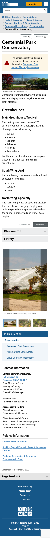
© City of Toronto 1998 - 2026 (25, 522)
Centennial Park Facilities (15, 441)
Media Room (25, 490)
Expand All (25, 224)
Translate (39, 36)
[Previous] (6, 280)
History (9, 239)
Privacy (25, 525)
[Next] (44, 280)
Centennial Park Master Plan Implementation (25, 66)
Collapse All (41, 224)
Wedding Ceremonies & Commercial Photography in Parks (20, 458)
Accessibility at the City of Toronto (25, 528)
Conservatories (12, 340)
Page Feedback (11, 476)
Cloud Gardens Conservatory (20, 357)
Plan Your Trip (13, 231)
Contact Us (25, 495)
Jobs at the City (25, 486)
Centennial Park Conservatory (21, 346)
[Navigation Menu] (46, 4)
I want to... (33, 4)
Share (27, 36)
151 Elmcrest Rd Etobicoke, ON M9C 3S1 (14, 378)
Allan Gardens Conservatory (20, 351)
